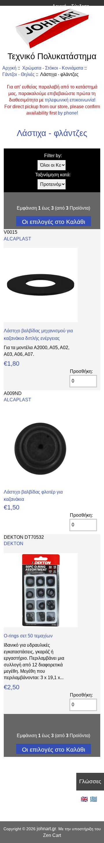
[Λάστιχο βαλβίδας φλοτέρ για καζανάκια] (41, 481)
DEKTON (13, 543)
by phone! (68, 112)
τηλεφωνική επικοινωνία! (70, 99)
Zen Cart (52, 835)
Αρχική (59, 6)
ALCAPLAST (17, 238)
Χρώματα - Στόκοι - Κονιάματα (52, 68)
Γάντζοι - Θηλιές (18, 74)
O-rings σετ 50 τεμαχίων (28, 635)
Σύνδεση (80, 6)
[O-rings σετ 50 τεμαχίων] (41, 625)
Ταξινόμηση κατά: (52, 174)
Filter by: (53, 155)
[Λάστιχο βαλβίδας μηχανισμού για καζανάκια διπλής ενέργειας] (41, 320)
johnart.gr (46, 828)
